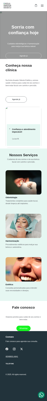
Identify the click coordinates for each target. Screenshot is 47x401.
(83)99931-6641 (12, 356)
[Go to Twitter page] (21, 349)
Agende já (24, 56)
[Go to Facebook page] (7, 349)
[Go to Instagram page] (14, 349)
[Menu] (42, 6)
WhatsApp (23, 328)
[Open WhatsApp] (41, 394)
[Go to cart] (36, 5)
